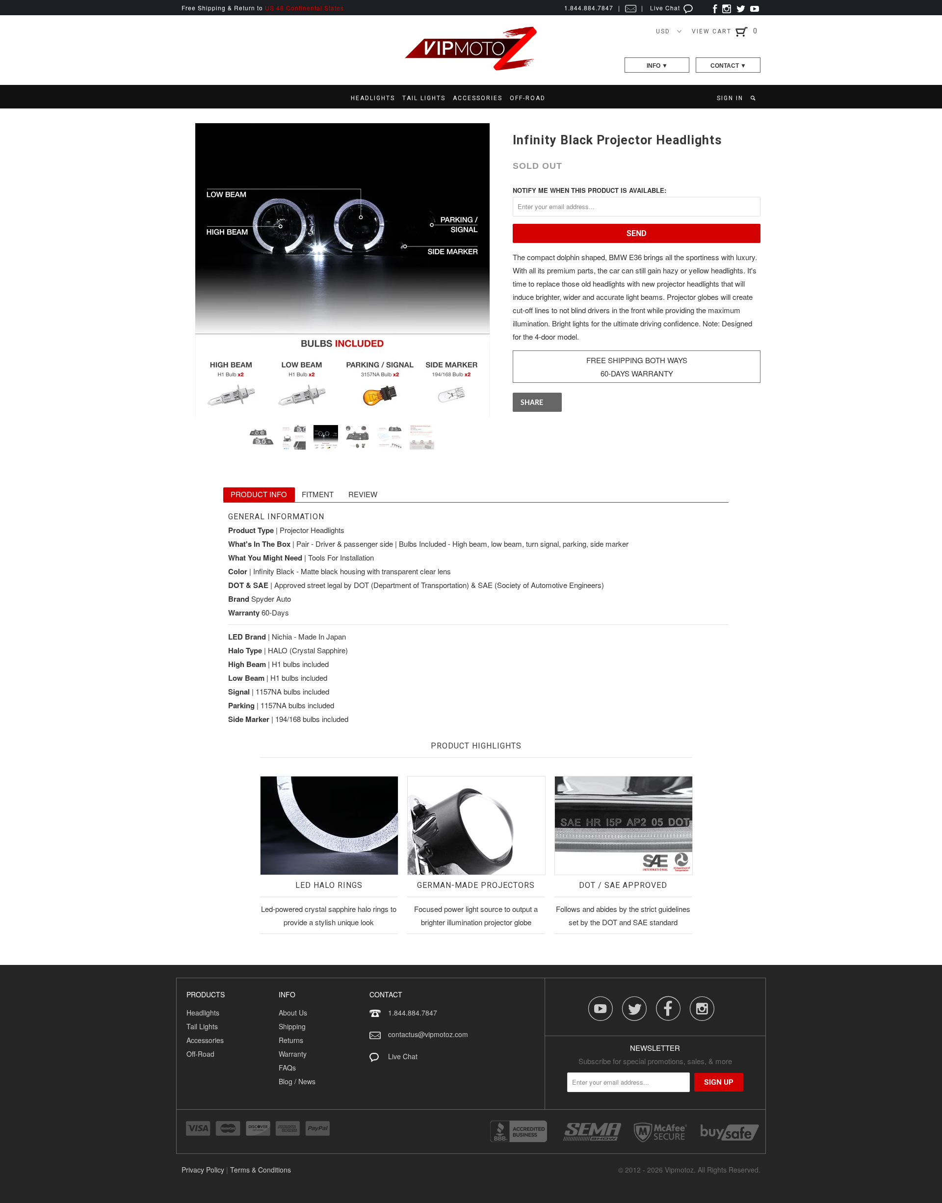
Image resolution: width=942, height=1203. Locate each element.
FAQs (287, 1067)
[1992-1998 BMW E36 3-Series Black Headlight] (342, 270)
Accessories (205, 1040)
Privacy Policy (203, 1170)
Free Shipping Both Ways (636, 360)
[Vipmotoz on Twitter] (740, 7)
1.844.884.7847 (412, 1012)
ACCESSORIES (477, 98)
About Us (293, 1012)
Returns (291, 1040)
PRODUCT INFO (259, 494)
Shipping (292, 1026)
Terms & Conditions (260, 1170)
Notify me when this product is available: (589, 190)
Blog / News (297, 1081)
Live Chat (666, 7)
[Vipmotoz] (471, 68)
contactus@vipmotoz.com (428, 1034)
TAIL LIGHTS (423, 98)
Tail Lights (202, 1026)
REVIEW (362, 494)
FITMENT (318, 494)
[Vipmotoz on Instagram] (727, 7)
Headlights (202, 1012)
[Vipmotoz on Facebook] (715, 7)
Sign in (730, 98)
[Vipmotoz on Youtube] (754, 7)
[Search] (754, 98)
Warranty (293, 1054)
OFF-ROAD (528, 98)
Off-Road (200, 1054)
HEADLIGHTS (373, 98)
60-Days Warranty (637, 373)
